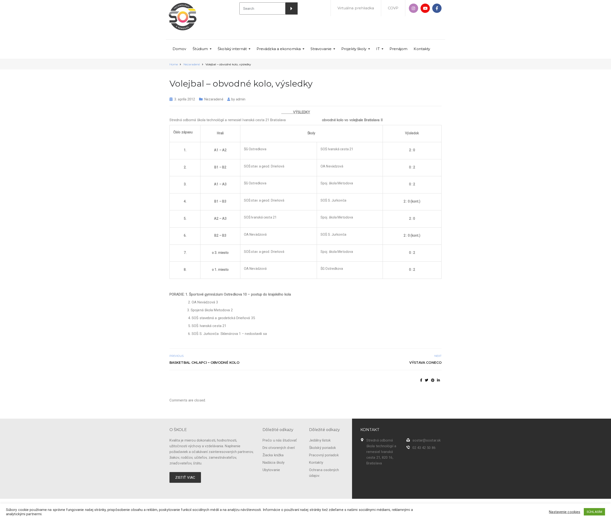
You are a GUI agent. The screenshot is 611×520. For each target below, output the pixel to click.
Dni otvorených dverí (279, 448)
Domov (179, 49)
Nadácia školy (273, 462)
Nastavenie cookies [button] (564, 512)
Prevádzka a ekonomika (279, 49)
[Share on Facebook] (421, 380)
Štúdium (200, 49)
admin (241, 99)
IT (377, 49)
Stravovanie (321, 49)
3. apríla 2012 (184, 99)
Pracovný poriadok (324, 455)
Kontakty (422, 49)
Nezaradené (213, 99)
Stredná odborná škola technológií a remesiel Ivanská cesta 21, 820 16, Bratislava (381, 451)
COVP (393, 8)
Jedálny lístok (320, 440)
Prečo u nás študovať (280, 440)
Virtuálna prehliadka (355, 8)
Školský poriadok (322, 448)
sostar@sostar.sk (426, 440)
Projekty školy (353, 49)
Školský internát (232, 49)
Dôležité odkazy (278, 429)
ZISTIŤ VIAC (185, 477)
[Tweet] (426, 380)
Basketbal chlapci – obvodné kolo (204, 362)
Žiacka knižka (273, 455)
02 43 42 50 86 (424, 448)
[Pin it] (432, 380)
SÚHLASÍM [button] (594, 512)
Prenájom (399, 49)
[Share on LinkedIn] (438, 380)
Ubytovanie (271, 470)
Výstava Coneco (425, 362)
